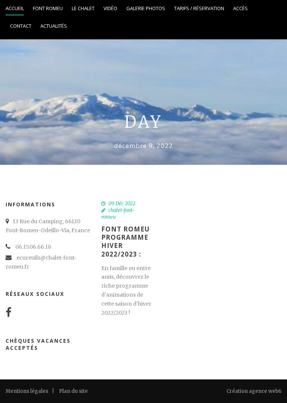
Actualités (53, 25)
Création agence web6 (253, 391)
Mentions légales (27, 391)
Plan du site (73, 391)
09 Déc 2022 (121, 203)
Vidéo (110, 8)
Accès (240, 8)
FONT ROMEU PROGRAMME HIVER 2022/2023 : (125, 241)
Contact (20, 25)
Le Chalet (83, 8)
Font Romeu (48, 8)
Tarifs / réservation (199, 8)
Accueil (15, 8)
